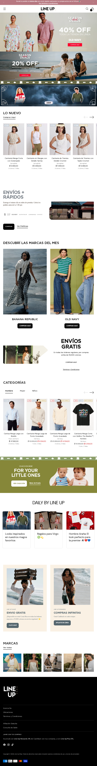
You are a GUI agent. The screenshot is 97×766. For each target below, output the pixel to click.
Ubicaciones (8, 712)
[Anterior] (4, 2)
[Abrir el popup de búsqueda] (87, 8)
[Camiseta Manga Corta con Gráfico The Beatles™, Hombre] (83, 414)
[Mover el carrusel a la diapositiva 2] (48, 74)
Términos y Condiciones (71, 369)
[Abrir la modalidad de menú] (4, 8)
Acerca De (7, 708)
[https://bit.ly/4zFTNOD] (48, 32)
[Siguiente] (93, 2)
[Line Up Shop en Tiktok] (12, 745)
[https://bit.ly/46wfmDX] (48, 66)
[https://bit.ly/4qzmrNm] (48, 95)
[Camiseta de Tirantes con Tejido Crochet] (83, 139)
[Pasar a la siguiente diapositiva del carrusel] (56, 75)
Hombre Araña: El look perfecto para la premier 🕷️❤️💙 (80, 537)
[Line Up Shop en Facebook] (4, 745)
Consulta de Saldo (10, 728)
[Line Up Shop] (48, 9)
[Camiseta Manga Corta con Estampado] (13, 139)
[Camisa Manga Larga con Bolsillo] (13, 414)
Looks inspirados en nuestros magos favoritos (16, 537)
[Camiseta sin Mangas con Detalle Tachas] (36, 139)
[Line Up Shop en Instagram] (8, 745)
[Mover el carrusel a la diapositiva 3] (51, 74)
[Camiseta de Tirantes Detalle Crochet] (60, 139)
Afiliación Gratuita (10, 723)
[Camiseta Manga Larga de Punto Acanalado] (36, 414)
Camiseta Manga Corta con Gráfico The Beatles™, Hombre (83, 436)
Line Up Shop (18, 754)
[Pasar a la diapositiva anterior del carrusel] (41, 75)
